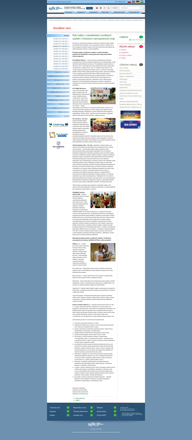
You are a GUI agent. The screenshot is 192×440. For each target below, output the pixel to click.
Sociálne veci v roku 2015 (92, 20)
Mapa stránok (125, 407)
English (133, 1)
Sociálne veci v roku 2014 (61, 43)
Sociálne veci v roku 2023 (61, 66)
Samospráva (68, 12)
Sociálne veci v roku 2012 (61, 38)
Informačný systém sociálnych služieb (59, 100)
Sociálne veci (62, 28)
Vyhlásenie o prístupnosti (128, 409)
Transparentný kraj (134, 12)
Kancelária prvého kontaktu (61, 80)
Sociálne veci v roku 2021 (61, 61)
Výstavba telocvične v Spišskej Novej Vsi (131, 107)
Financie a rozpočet (126, 55)
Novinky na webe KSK (126, 73)
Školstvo (100, 408)
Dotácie (122, 98)
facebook (101, 8)
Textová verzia (121, 1)
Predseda (123, 50)
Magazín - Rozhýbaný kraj (127, 76)
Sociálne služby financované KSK (60, 92)
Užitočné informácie (63, 112)
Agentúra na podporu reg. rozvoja (129, 93)
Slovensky (129, 1)
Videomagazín (123, 79)
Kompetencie (81, 12)
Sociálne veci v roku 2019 (61, 56)
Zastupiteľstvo (125, 52)
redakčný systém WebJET (113, 432)
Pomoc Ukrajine (124, 68)
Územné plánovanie (80, 411)
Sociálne (75, 20)
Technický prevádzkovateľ (128, 410)
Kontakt (114, 7)
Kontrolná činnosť (64, 104)
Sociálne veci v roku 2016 (61, 48)
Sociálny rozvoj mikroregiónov (61, 108)
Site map (108, 8)
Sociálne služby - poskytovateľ (60, 88)
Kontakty (66, 116)
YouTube (97, 8)
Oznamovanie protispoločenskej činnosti (131, 90)
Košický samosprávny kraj (56, 20)
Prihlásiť (89, 8)
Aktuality (81, 20)
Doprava (53, 411)
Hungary (142, 1)
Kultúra (52, 415)
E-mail (123, 415)
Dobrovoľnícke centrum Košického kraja (130, 96)
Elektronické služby (119, 12)
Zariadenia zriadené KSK (62, 96)
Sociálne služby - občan (62, 84)
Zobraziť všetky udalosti (137, 39)
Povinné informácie (125, 70)
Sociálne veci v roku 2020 (61, 58)
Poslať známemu (80, 398)
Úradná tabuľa (94, 12)
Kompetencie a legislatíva (62, 72)
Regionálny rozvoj (79, 408)
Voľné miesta (123, 82)
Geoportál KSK (124, 87)
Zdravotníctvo (101, 411)
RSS (105, 8)
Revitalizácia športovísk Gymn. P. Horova (131, 104)
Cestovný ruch (55, 408)
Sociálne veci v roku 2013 (61, 41)
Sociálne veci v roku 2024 (61, 68)
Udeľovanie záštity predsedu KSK (129, 101)
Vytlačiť (78, 400)
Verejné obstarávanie (125, 84)
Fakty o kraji (105, 12)
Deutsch (138, 1)
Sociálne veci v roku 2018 (61, 53)
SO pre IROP (101, 415)
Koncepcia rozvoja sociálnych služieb (59, 76)
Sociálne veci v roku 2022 (61, 63)
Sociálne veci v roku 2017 (61, 51)
